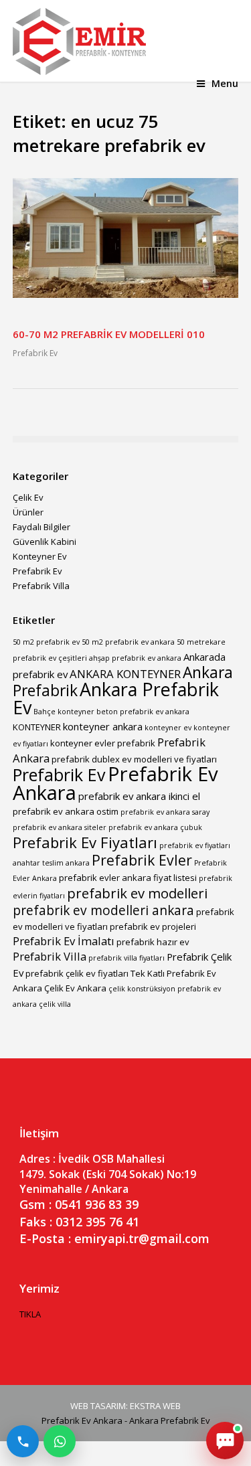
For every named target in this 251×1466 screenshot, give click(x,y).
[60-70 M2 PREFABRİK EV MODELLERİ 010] (126, 295)
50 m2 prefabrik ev (46, 642)
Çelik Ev (28, 497)
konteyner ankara (103, 726)
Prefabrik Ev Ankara (115, 783)
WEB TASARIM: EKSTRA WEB (125, 1406)
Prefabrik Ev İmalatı (63, 941)
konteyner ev (168, 727)
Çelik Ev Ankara (75, 988)
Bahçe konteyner (63, 711)
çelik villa (55, 1004)
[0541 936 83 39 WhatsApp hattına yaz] (60, 1441)
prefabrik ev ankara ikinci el (139, 796)
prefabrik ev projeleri (153, 926)
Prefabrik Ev (35, 353)
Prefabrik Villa (41, 586)
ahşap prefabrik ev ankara (135, 658)
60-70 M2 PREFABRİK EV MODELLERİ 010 (109, 334)
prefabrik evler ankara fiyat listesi (128, 878)
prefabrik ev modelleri (137, 893)
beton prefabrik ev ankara (142, 711)
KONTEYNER (37, 727)
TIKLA (30, 1314)
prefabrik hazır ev (152, 942)
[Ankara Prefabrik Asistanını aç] (225, 1440)
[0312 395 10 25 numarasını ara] (23, 1441)
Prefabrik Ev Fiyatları (85, 842)
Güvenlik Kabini (44, 542)
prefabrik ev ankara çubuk (155, 827)
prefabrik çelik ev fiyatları (77, 973)
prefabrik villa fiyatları (126, 958)
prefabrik (136, 743)
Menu (225, 83)
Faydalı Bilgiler (41, 527)
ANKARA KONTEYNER (125, 673)
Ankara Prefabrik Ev (116, 698)
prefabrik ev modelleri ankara (103, 910)
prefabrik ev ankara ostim (65, 811)
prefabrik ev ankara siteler (59, 827)
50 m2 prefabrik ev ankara (128, 642)
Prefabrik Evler (142, 860)
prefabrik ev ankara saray (165, 812)
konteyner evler (82, 743)
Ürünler (28, 512)
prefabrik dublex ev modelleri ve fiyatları (134, 759)
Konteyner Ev (40, 556)
